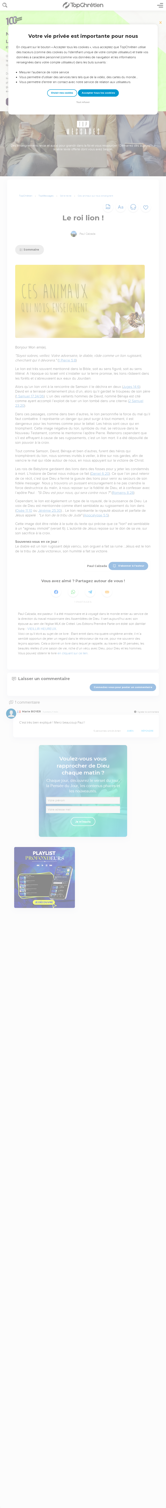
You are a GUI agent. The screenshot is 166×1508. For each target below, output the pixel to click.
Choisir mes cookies (62, 93)
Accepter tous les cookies (98, 92)
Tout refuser (83, 102)
